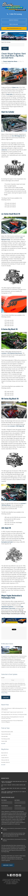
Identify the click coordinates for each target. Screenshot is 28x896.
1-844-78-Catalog (15, 14)
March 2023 (4, 752)
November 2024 (5, 762)
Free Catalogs (13, 24)
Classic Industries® (14, 879)
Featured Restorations (7, 731)
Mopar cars (15, 87)
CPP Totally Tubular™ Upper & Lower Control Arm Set (12, 712)
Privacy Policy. (6, 851)
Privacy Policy (4, 692)
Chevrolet (4, 736)
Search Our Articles (5, 42)
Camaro (4, 741)
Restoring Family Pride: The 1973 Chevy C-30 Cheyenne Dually (14, 714)
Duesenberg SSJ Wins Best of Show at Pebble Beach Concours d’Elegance (12, 721)
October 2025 (4, 757)
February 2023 (5, 760)
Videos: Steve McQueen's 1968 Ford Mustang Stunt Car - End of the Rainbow (13, 709)
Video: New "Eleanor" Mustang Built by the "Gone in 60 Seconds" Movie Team (12, 717)
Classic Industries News (10, 61)
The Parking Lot (5, 738)
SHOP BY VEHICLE (13, 20)
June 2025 (4, 755)
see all (3, 743)
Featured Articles (5, 734)
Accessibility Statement (11, 883)
